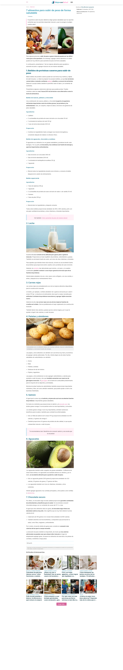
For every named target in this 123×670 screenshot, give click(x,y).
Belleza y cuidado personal (33, 570)
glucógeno (44, 380)
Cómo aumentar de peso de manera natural (54, 218)
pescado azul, (63, 404)
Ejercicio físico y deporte (68, 594)
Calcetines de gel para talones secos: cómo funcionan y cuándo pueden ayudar (34, 574)
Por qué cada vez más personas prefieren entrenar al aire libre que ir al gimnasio (70, 598)
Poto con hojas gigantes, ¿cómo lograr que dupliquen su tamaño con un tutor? (70, 574)
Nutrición (32, 6)
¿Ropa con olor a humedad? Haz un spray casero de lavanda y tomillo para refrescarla (52, 574)
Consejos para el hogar (50, 570)
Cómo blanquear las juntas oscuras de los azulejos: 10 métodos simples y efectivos (87, 574)
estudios (36, 268)
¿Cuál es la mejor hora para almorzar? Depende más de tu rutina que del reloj (88, 598)
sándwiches (30, 493)
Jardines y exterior (67, 570)
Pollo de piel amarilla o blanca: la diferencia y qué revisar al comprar (34, 598)
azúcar (50, 81)
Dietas (27, 6)
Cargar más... (61, 604)
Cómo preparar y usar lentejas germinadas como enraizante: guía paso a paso (52, 598)
